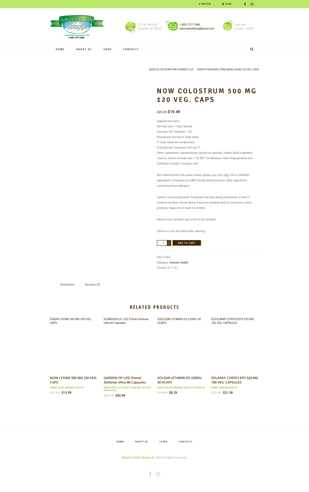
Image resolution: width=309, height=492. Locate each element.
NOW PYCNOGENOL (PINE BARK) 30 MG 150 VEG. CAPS (228, 69)
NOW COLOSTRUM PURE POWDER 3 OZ (171, 69)
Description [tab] (67, 284)
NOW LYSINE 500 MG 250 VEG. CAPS (73, 379)
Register (206, 3)
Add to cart (187, 243)
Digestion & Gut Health (117, 387)
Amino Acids (57, 387)
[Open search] (252, 49)
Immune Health (178, 262)
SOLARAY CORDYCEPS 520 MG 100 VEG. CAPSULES (234, 379)
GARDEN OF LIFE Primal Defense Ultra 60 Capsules (125, 379)
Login (228, 3)
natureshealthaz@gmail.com (196, 28)
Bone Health (164, 387)
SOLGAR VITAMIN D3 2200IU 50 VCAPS (179, 379)
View (74, 340)
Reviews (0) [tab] (92, 284)
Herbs (215, 387)
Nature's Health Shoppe (136, 457)
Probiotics (110, 390)
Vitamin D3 (199, 387)
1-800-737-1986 (189, 24)
